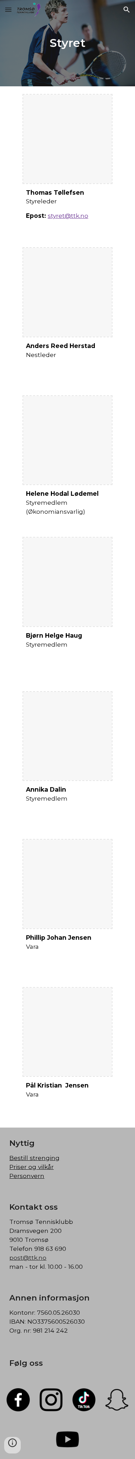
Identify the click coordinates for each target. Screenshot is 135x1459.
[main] (67, 43)
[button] (8, 9)
